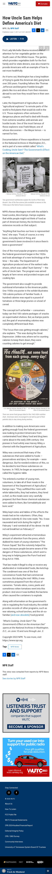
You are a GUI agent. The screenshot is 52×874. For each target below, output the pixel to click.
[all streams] (48, 871)
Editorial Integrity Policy (14, 831)
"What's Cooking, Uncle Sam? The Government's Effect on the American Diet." (26, 149)
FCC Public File (10, 815)
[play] (3, 871)
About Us (8, 804)
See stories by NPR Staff (14, 678)
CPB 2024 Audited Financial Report (19, 825)
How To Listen (10, 809)
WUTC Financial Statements (16, 820)
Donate (43, 4)
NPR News (15, 647)
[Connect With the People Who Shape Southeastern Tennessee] (26, 713)
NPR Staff (14, 28)
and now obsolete (20, 615)
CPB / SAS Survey (12, 836)
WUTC (13, 799)
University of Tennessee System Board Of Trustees (25, 847)
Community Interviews (14, 842)
